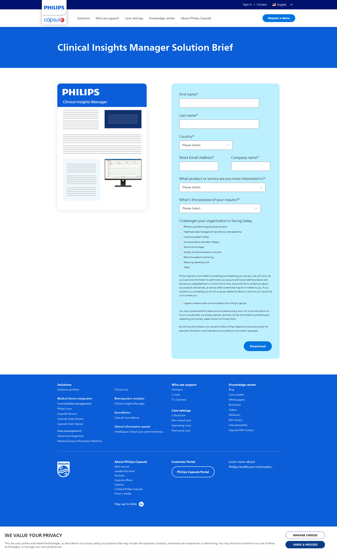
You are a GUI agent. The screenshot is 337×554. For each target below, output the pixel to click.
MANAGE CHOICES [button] (305, 535)
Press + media (122, 493)
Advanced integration (70, 436)
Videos (233, 410)
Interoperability (238, 425)
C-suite (176, 394)
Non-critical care (181, 420)
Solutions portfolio (68, 389)
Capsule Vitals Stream (70, 419)
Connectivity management (74, 403)
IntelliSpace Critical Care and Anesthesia (138, 432)
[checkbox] (214, 247)
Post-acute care (181, 430)
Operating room (181, 425)
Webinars (234, 415)
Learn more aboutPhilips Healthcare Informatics (250, 464)
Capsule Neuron (67, 414)
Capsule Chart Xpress (70, 424)
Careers (119, 484)
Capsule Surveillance (126, 417)
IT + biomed (179, 399)
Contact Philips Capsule (128, 489)
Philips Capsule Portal (193, 472)
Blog (231, 389)
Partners (119, 475)
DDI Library (235, 420)
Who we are (121, 466)
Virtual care (121, 389)
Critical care (179, 415)
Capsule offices (123, 480)
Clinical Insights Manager (129, 403)
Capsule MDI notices (241, 430)
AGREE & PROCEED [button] (305, 544)
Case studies (236, 394)
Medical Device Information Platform (79, 441)
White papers (237, 399)
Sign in (247, 4)
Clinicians (177, 389)
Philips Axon (64, 408)
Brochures (235, 405)
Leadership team (124, 471)
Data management (69, 431)
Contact (262, 4)
